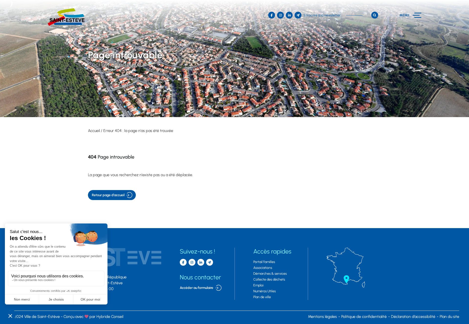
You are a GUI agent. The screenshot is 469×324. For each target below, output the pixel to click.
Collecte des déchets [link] (269, 279)
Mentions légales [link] (322, 316)
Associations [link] (262, 268)
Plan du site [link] (449, 316)
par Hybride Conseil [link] (93, 316)
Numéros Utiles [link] (264, 291)
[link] (66, 17)
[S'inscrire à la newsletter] (209, 262)
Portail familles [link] (264, 262)
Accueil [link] (94, 130)
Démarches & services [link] (270, 274)
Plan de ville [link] (262, 297)
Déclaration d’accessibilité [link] (413, 316)
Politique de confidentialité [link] (364, 316)
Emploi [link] (258, 285)
